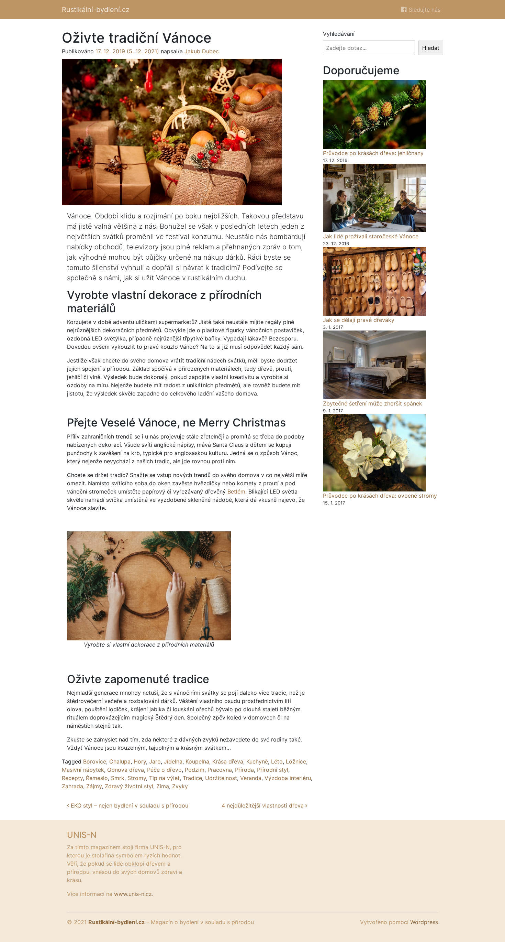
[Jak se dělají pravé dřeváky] (374, 281)
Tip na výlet (164, 778)
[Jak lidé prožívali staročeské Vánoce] (374, 198)
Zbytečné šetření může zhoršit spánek (372, 403)
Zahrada (72, 786)
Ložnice (296, 761)
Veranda (250, 778)
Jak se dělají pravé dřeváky (358, 319)
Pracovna (219, 769)
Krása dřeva (227, 761)
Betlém (236, 491)
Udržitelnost (221, 778)
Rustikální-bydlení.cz (96, 10)
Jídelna (173, 761)
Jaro (155, 761)
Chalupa (120, 761)
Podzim (194, 769)
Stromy (136, 778)
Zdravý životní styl (129, 786)
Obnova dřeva (125, 769)
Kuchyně (257, 761)
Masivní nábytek (83, 769)
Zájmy (94, 786)
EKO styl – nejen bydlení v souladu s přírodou (128, 805)
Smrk (117, 778)
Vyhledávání (339, 33)
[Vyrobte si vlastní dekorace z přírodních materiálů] (149, 585)
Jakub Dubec (201, 51)
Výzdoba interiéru (288, 778)
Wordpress (424, 922)
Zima (162, 786)
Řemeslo (97, 778)
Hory (140, 761)
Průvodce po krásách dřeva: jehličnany (373, 153)
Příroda (244, 769)
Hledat (430, 47)
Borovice (94, 761)
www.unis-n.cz (133, 893)
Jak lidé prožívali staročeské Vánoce (370, 236)
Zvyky (180, 786)
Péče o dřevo (164, 769)
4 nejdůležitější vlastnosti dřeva (263, 805)
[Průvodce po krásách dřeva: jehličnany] (374, 114)
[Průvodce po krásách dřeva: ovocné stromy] (374, 452)
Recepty (72, 778)
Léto (277, 761)
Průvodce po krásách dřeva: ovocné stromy (380, 495)
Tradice (192, 778)
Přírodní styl (272, 769)
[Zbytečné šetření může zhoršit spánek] (374, 365)
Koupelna (197, 761)
